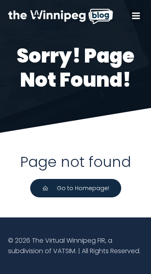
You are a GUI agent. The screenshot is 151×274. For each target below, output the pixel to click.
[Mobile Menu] (136, 16)
